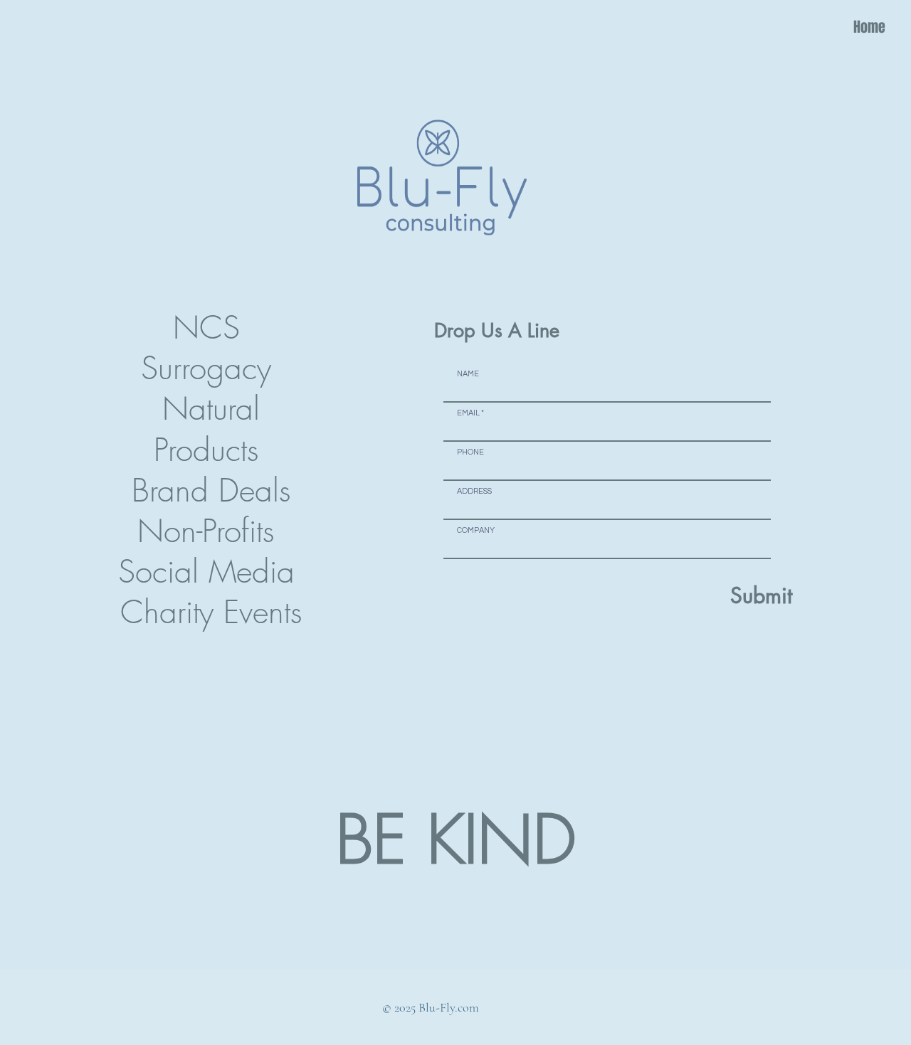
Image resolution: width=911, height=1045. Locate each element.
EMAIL (468, 413)
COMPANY (476, 530)
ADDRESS (474, 491)
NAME (468, 374)
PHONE (470, 452)
